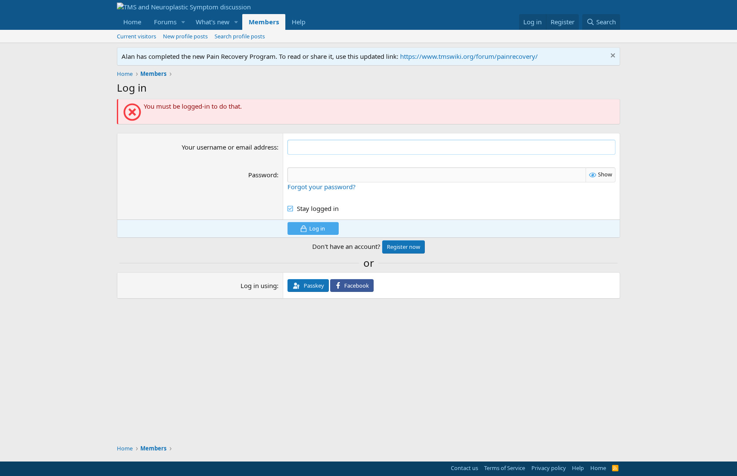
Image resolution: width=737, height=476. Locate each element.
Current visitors (136, 36)
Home (132, 21)
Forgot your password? (321, 186)
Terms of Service (504, 468)
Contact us (464, 468)
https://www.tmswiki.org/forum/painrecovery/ (469, 56)
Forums (165, 21)
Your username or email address (229, 147)
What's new (212, 21)
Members (264, 21)
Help (298, 21)
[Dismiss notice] (611, 56)
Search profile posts (240, 36)
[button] (183, 22)
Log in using (259, 285)
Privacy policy (548, 468)
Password (262, 174)
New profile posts (185, 36)
